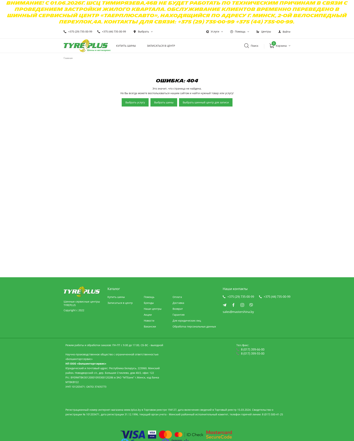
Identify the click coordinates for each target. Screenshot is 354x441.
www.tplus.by (132, 409)
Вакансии (150, 326)
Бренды (149, 303)
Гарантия (179, 314)
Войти (286, 31)
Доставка (178, 303)
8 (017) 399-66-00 (252, 349)
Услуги (215, 31)
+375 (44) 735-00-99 (114, 31)
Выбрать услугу (135, 102)
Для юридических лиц (187, 320)
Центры (266, 31)
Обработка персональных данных (194, 326)
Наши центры (153, 308)
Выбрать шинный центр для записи (206, 102)
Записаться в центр (161, 45)
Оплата (177, 297)
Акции (148, 314)
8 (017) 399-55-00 (252, 353)
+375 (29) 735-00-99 (80, 31)
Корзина (280, 44)
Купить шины (126, 45)
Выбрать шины (163, 102)
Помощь (240, 31)
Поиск (254, 45)
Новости (149, 320)
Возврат (178, 308)
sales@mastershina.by (238, 312)
